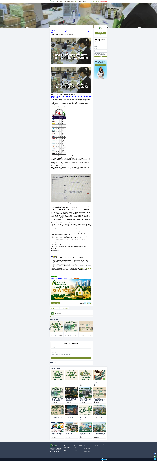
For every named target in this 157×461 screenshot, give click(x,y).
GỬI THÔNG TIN (86, 237)
